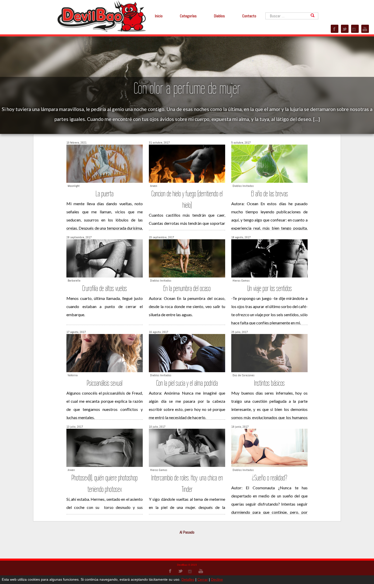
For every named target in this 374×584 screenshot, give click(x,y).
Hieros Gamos (241, 280)
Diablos (219, 16)
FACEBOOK (334, 29)
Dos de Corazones (243, 375)
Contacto (249, 16)
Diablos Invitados (243, 186)
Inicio (159, 16)
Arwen (153, 186)
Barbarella (74, 280)
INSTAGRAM (355, 29)
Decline (217, 579)
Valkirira (73, 375)
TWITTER (345, 29)
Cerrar (202, 579)
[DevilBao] (101, 15)
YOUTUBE (365, 29)
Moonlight (74, 186)
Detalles (187, 579)
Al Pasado (187, 532)
